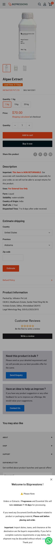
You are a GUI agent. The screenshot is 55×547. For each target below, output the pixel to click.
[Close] (51, 479)
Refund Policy (9, 280)
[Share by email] (50, 154)
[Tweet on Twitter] (45, 154)
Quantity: (7, 125)
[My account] (44, 4)
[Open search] (39, 4)
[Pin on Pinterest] (40, 154)
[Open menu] (4, 4)
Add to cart (27, 135)
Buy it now (27, 143)
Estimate (11, 268)
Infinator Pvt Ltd (11, 90)
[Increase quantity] (29, 125)
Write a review (27, 336)
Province (7, 239)
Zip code (6, 252)
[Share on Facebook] (35, 154)
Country (6, 227)
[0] (50, 4)
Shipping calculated (21, 117)
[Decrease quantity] (15, 125)
